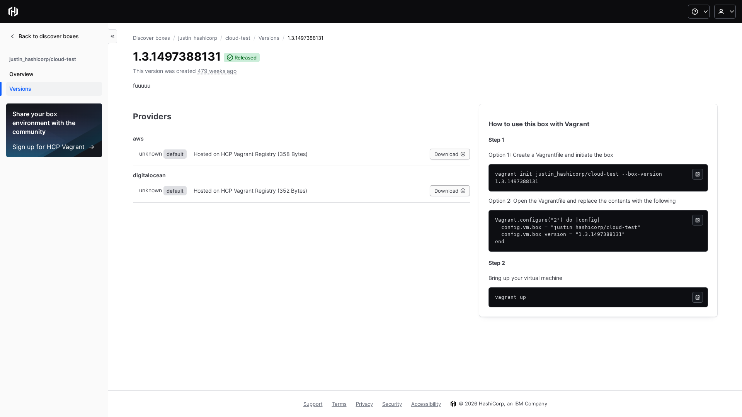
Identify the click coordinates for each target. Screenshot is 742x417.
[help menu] (699, 12)
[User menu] (725, 12)
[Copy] (697, 174)
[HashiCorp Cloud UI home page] (13, 12)
